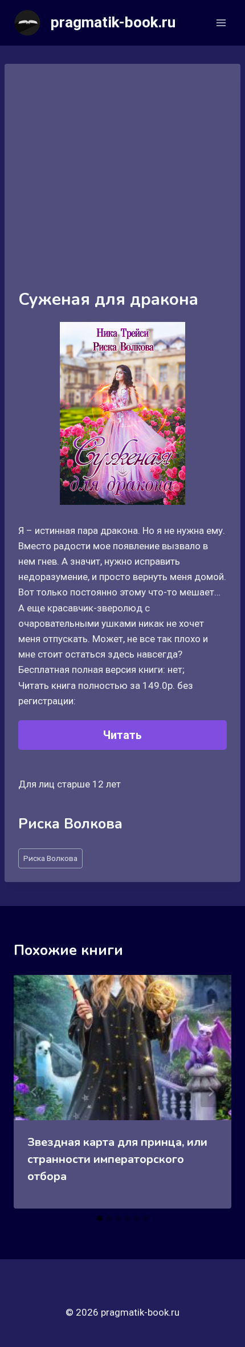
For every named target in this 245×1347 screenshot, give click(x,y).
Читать (122, 735)
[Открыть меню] (220, 22)
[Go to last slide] (34, 1091)
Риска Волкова (50, 858)
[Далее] (211, 1091)
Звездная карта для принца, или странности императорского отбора (117, 1159)
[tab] (100, 1218)
